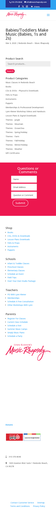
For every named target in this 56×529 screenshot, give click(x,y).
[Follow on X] (24, 448)
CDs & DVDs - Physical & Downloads (22, 90)
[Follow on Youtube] (18, 448)
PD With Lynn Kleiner (16, 294)
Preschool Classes (15, 267)
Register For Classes (16, 318)
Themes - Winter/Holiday (17, 144)
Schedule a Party (14, 336)
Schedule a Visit (14, 325)
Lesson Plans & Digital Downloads (21, 115)
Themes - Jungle (13, 120)
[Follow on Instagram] (13, 448)
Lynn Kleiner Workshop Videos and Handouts (25, 111)
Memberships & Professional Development (25, 107)
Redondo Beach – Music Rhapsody (33, 43)
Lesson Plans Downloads (18, 239)
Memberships (13, 298)
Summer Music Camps (17, 329)
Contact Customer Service (22, 502)
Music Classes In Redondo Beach (20, 82)
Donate (9, 424)
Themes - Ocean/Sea (15, 128)
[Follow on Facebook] (8, 448)
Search (10, 71)
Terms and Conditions (20, 506)
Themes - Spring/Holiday (16, 132)
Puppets (9, 103)
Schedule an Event (15, 274)
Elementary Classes (16, 270)
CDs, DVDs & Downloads (18, 236)
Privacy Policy (39, 506)
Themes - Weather (14, 149)
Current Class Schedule (17, 322)
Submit (20, 203)
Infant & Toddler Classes (18, 263)
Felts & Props (12, 95)
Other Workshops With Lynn (19, 305)
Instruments (11, 99)
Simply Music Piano (15, 332)
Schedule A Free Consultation (20, 301)
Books (8, 86)
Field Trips (11, 277)
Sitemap (41, 502)
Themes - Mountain (14, 124)
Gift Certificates (13, 153)
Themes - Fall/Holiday (15, 140)
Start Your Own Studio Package (21, 281)
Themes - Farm (12, 136)
